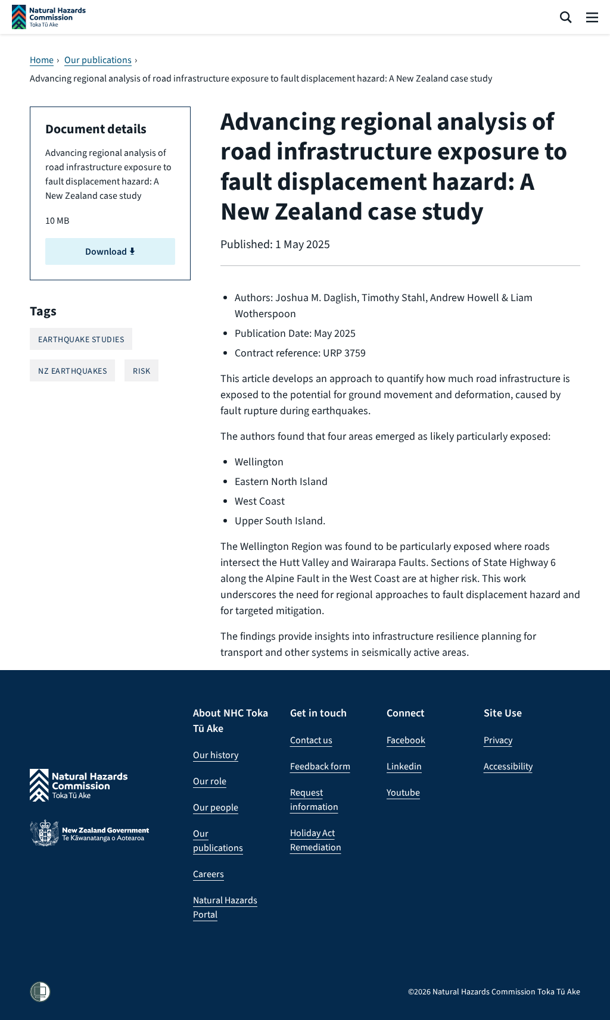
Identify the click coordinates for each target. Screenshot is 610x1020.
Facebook (406, 740)
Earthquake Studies (81, 339)
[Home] (49, 17)
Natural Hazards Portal (225, 907)
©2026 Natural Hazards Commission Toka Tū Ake (494, 991)
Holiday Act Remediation (315, 840)
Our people (215, 807)
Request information (314, 799)
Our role (209, 781)
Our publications (98, 60)
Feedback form (320, 766)
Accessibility (508, 766)
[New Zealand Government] (89, 842)
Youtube (403, 792)
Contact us (311, 740)
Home (42, 60)
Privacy (498, 740)
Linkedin (404, 766)
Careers (208, 874)
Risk (141, 371)
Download (107, 251)
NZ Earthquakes (72, 371)
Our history (215, 755)
